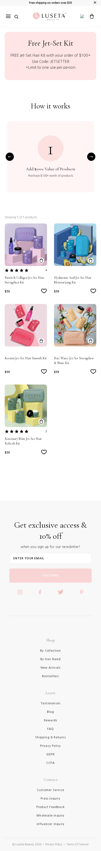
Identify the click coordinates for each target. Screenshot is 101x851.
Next (91, 156)
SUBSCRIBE (50, 575)
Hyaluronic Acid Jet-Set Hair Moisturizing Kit (72, 280)
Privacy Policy (53, 844)
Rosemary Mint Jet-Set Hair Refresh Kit (23, 441)
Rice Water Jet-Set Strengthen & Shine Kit (73, 360)
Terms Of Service (77, 844)
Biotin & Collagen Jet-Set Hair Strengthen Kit (24, 280)
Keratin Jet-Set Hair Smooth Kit (26, 358)
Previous (10, 156)
